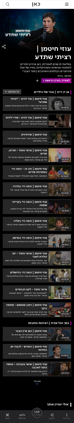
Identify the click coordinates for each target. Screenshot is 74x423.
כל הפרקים (13, 92)
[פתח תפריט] (66, 4)
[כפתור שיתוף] (4, 47)
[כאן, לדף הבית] (36, 4)
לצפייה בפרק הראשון (57, 80)
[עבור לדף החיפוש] (7, 4)
